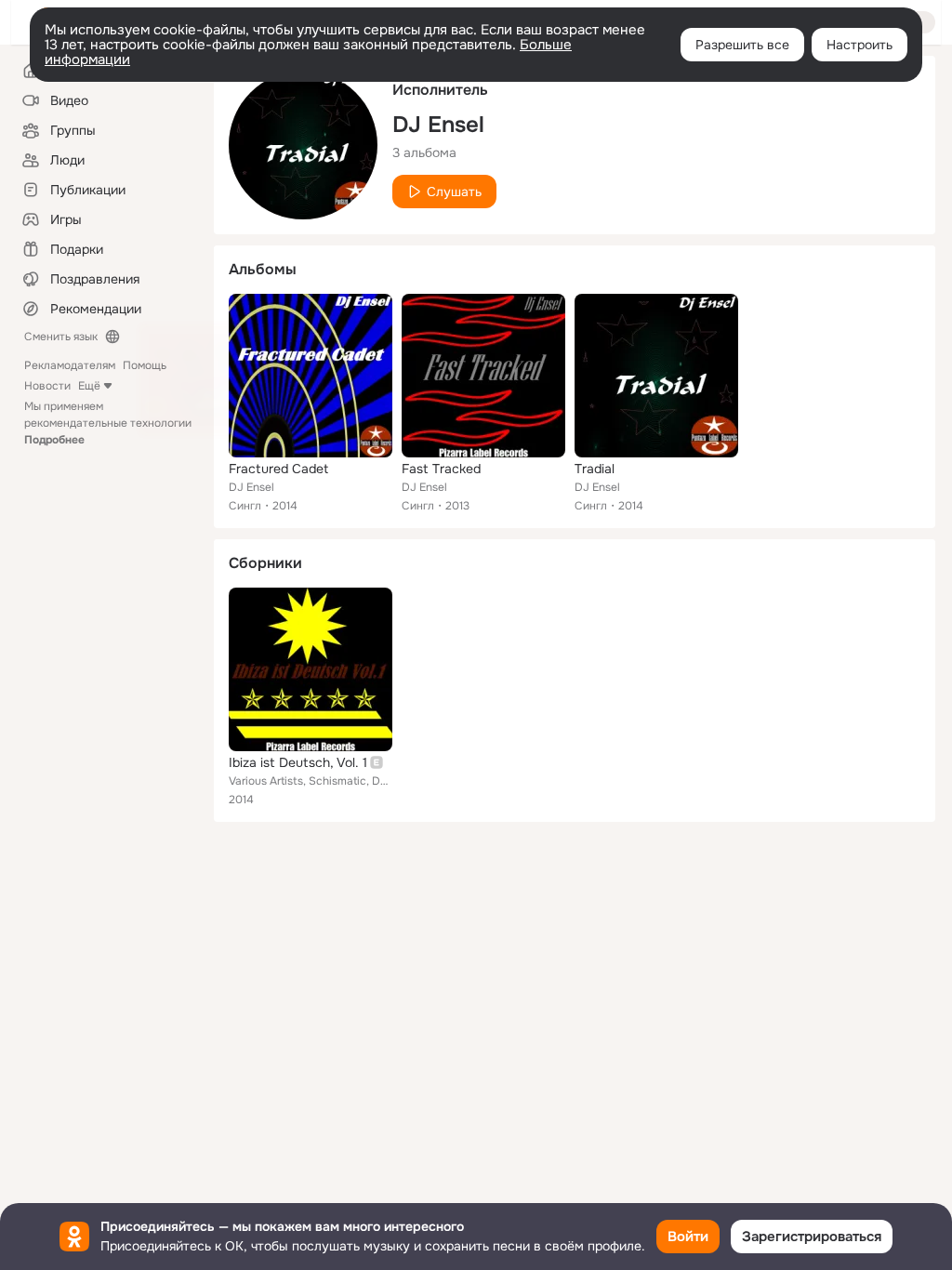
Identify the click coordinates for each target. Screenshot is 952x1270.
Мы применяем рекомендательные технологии (108, 423)
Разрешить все (742, 44)
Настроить (859, 44)
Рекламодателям (69, 365)
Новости (47, 385)
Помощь (144, 365)
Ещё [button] (89, 385)
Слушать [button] (454, 191)
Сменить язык (61, 336)
